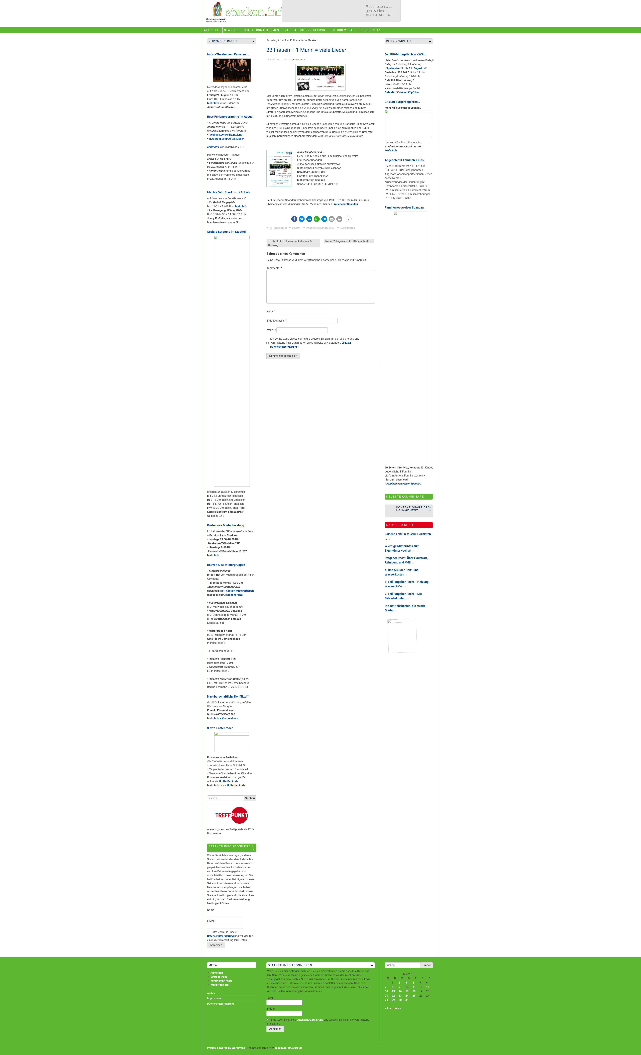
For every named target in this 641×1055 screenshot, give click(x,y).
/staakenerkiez (233, 594)
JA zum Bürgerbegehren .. (402, 102)
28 (386, 1000)
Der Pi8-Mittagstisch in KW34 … (406, 54)
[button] (294, 219)
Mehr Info (213, 103)
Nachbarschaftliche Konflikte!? (228, 696)
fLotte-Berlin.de (228, 781)
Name (270, 311)
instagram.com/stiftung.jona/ (226, 138)
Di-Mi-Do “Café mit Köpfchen (402, 92)
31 (406, 1000)
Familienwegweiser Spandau (404, 207)
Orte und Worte (341, 30)
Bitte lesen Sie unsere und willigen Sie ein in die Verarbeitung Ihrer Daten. (230, 936)
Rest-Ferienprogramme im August (230, 116)
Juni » (397, 1008)
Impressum (214, 998)
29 (393, 1000)
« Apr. (388, 1008)
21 (386, 995)
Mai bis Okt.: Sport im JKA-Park (228, 192)
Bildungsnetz (369, 30)
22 (393, 995)
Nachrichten (347, 228)
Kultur (296, 228)
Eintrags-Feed (218, 976)
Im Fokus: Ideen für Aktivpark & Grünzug (290, 243)
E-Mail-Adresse (276, 320)
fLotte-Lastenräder (220, 728)
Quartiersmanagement (262, 30)
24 (406, 995)
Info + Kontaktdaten (226, 718)
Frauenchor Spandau (345, 204)
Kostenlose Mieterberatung (225, 525)
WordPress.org (219, 984)
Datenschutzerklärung (220, 936)
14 (386, 991)
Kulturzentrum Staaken (320, 228)
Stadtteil (232, 30)
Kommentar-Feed (221, 980)
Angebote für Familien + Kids (404, 160)
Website (271, 330)
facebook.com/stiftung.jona (225, 134)
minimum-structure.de (288, 1047)
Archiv (211, 993)
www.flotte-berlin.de (233, 785)
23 (400, 995)
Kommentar (274, 268)
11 (413, 987)
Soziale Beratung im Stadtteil (227, 231)
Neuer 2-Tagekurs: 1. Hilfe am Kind (346, 241)
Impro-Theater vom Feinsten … (228, 54)
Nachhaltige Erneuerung (304, 30)
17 (406, 991)
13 (427, 987)
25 (413, 995)
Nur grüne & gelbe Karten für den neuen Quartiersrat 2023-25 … (381, 13)
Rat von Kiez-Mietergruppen (226, 564)
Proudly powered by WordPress (226, 1047)
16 (400, 991)
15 (393, 991)
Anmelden (216, 972)
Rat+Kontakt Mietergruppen (237, 590)
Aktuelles (212, 30)
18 (413, 991)
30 (400, 1000)
